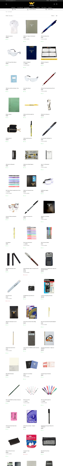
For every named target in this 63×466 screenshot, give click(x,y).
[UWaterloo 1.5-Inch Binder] (31, 364)
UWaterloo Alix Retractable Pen (28, 114)
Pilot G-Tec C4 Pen (26, 399)
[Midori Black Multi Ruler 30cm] (14, 259)
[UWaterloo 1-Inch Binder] (49, 207)
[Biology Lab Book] (14, 105)
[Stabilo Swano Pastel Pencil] (14, 338)
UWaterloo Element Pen (45, 36)
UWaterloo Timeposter (45, 62)
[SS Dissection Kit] (14, 129)
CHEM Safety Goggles (44, 190)
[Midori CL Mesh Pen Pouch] (14, 441)
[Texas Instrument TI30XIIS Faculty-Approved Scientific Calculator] (49, 259)
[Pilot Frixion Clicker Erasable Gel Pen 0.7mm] (14, 181)
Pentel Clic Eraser (9, 295)
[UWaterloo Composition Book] (31, 181)
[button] (57, 4)
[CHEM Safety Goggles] (49, 181)
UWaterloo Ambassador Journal (11, 321)
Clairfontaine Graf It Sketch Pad (11, 425)
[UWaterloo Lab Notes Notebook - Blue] (14, 79)
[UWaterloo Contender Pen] (31, 207)
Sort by (7, 15)
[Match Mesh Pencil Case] (49, 441)
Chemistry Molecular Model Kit (11, 216)
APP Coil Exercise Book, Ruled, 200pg (29, 321)
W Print (48, 0)
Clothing (33, 7)
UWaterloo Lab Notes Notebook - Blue (12, 88)
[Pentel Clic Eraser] (14, 286)
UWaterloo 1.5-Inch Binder (27, 373)
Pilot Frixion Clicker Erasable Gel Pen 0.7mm (13, 190)
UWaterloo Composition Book (28, 190)
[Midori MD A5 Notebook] (14, 364)
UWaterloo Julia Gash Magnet (28, 164)
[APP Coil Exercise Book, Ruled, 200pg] (31, 312)
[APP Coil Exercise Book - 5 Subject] (31, 416)
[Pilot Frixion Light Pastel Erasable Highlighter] (49, 312)
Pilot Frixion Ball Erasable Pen (46, 399)
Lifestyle (37, 7)
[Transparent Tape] (31, 441)
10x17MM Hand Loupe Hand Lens (28, 295)
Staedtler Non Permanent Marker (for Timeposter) (47, 426)
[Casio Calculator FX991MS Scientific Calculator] (31, 338)
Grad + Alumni (44, 7)
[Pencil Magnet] (14, 233)
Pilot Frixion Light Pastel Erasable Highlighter (48, 321)
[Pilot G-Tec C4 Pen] (31, 390)
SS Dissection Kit (8, 138)
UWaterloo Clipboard (26, 62)
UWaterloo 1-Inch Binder (45, 216)
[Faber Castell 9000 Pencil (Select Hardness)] (14, 390)
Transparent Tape (26, 450)
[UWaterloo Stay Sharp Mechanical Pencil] (49, 79)
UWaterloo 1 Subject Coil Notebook (29, 36)
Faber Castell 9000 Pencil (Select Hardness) (13, 399)
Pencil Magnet (8, 242)
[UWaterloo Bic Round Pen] (31, 129)
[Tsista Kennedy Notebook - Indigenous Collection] (49, 338)
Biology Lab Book (8, 114)
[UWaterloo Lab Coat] (14, 27)
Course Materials (20, 7)
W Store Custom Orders (53, 0)
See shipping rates (17, 0)
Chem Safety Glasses (27, 88)
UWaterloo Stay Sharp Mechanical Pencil (48, 88)
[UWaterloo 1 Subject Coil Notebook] (31, 27)
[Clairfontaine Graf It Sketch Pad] (14, 416)
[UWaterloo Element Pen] (49, 27)
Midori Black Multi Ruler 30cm (11, 268)
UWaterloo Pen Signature (45, 114)
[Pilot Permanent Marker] (49, 233)
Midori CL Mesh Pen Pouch (10, 450)
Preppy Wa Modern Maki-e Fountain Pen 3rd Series (30, 269)
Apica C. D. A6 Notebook (45, 164)
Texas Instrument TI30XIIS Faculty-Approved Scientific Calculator (48, 269)
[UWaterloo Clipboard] (31, 53)
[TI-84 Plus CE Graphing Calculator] (49, 286)
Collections (13, 7)
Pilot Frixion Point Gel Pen (27, 242)
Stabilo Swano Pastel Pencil (10, 347)
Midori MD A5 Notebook (10, 373)
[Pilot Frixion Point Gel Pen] (31, 233)
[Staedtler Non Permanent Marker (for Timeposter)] (49, 416)
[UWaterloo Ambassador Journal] (14, 312)
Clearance (50, 7)
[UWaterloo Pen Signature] (49, 105)
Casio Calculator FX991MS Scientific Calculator (31, 347)
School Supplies (26, 7)
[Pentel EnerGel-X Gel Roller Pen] (49, 129)
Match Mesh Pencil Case (45, 450)
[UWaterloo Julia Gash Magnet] (31, 155)
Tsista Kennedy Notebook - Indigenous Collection (47, 348)
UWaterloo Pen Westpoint (10, 164)
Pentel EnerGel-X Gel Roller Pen (46, 138)
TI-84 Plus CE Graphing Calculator (46, 295)
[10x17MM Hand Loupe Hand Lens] (31, 286)
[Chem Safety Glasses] (31, 79)
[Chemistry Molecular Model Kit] (14, 207)
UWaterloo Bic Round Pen (27, 138)
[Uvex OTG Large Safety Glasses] (14, 53)
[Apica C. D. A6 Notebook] (49, 155)
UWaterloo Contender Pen (27, 216)
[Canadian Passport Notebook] (49, 364)
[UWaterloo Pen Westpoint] (14, 155)
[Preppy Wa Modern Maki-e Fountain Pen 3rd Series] (31, 259)
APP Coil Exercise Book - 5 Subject (29, 425)
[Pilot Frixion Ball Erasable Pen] (49, 390)
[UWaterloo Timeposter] (49, 53)
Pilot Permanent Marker (45, 242)
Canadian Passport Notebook (46, 373)
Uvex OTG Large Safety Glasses (11, 62)
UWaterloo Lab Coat (9, 36)
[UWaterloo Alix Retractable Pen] (31, 105)
